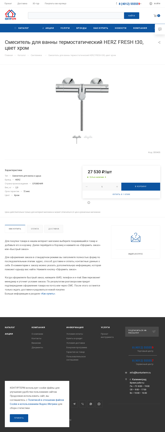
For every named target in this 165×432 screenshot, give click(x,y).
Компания (38, 327)
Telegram (74, 403)
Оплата (35, 229)
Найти (131, 16)
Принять (19, 418)
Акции (9, 334)
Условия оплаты (74, 334)
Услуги (105, 327)
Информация (75, 327)
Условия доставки (75, 343)
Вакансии (36, 343)
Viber (82, 403)
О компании (37, 334)
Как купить (15, 229)
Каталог (10, 327)
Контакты (36, 338)
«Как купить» (48, 293)
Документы (37, 347)
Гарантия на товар (75, 352)
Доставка (53, 229)
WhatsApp (90, 403)
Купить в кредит (74, 338)
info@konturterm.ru (140, 372)
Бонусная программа (76, 347)
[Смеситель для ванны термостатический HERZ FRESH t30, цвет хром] (82, 100)
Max (99, 403)
